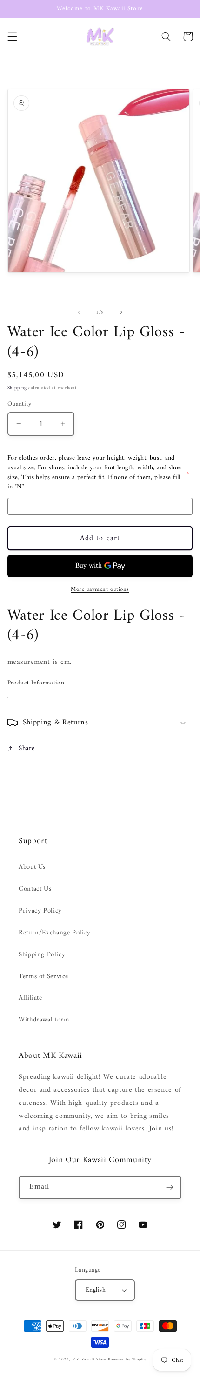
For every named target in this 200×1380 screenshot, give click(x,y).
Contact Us (35, 889)
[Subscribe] (169, 1187)
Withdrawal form (44, 1020)
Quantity (19, 404)
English (96, 1290)
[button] (12, 36)
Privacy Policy (40, 911)
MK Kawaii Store (89, 1359)
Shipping (17, 388)
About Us (32, 867)
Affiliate (30, 998)
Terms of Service (43, 976)
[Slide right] (121, 312)
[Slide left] (79, 312)
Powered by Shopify (127, 1359)
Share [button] (27, 748)
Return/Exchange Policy (55, 933)
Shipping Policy (42, 954)
